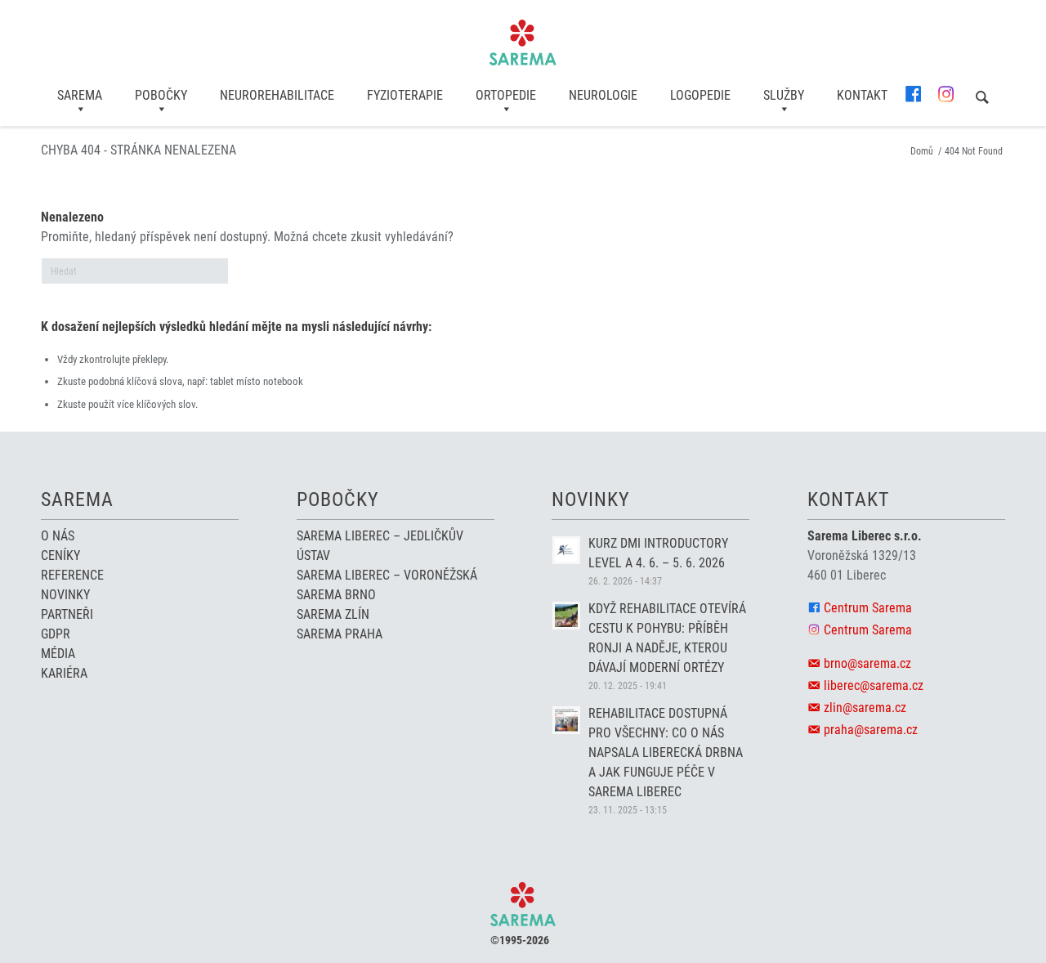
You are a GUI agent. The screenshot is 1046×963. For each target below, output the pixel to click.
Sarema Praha (339, 634)
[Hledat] (982, 98)
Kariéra (64, 673)
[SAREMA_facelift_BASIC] (523, 42)
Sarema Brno (336, 594)
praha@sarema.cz (871, 729)
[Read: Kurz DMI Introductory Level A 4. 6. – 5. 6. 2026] (566, 550)
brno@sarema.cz (867, 663)
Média (58, 653)
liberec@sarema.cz (873, 685)
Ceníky (60, 555)
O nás (57, 536)
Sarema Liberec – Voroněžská (387, 575)
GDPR (55, 634)
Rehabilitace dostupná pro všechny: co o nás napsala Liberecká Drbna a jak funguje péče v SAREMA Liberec (665, 752)
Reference (72, 575)
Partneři (67, 614)
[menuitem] (79, 95)
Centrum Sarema (868, 608)
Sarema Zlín (333, 614)
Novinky (65, 594)
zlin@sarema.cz (865, 707)
